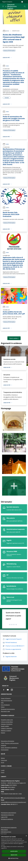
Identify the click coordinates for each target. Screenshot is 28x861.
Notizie (3, 758)
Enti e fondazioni (5, 705)
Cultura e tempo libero (7, 722)
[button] (14, 858)
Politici (3, 707)
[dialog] (14, 847)
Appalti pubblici (5, 726)
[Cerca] (25, 6)
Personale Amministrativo (8, 709)
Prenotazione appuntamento (8, 813)
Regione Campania (7, 2)
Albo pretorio (4, 830)
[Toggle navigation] (3, 6)
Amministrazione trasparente (8, 827)
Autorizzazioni (4, 750)
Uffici (2, 703)
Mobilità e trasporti (6, 730)
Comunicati (4, 760)
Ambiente (3, 745)
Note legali (4, 834)
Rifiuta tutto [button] (14, 855)
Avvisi (7, 31)
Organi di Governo (5, 698)
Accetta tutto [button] (13, 851)
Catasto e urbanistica (6, 728)
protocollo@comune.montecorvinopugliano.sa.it (13, 802)
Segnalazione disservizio (7, 815)
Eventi (2, 772)
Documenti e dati (5, 711)
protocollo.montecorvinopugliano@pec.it (14, 798)
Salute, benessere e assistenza (9, 747)
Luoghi (3, 770)
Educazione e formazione (7, 741)
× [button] (26, 835)
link (6, 848)
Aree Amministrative (6, 700)
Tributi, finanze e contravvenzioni (10, 743)
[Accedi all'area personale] (22, 1)
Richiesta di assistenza (7, 819)
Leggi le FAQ (4, 817)
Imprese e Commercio (6, 724)
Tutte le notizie (13, 338)
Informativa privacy (6, 832)
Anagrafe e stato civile (7, 720)
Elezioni (3, 733)
